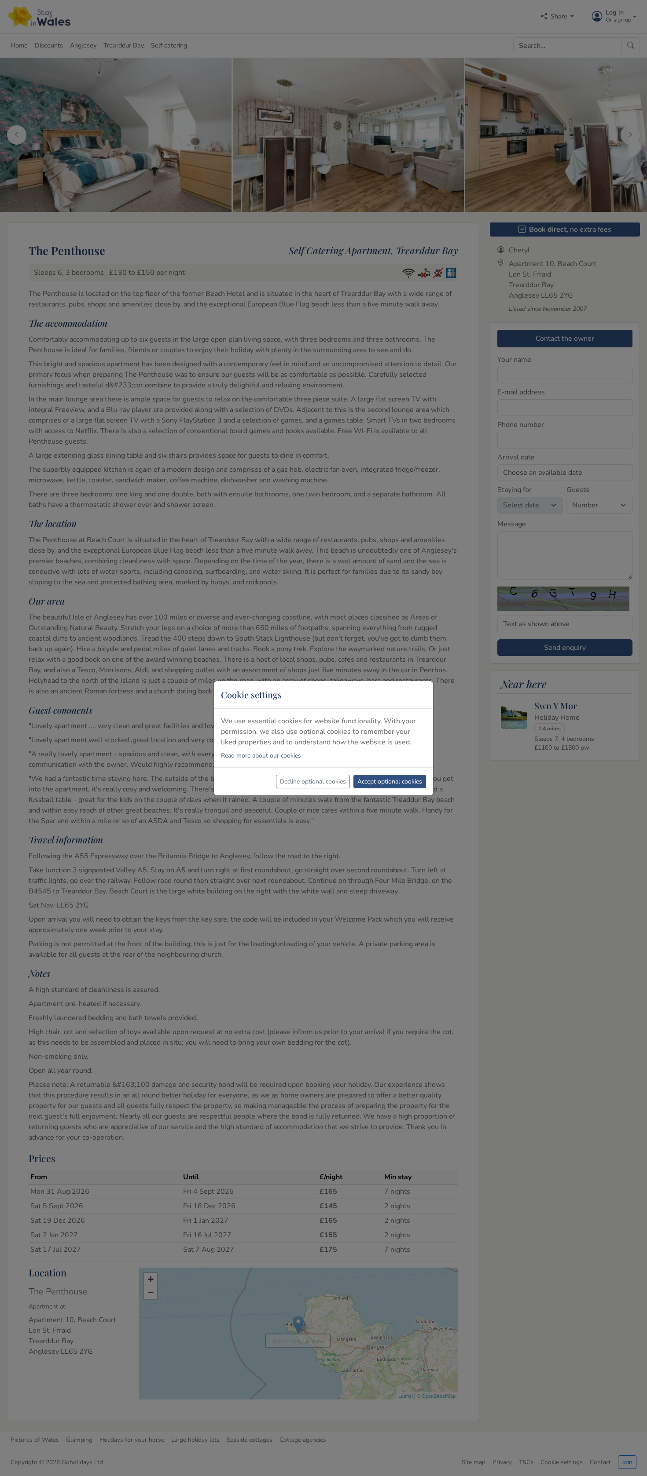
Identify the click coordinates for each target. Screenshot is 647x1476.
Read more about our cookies (261, 755)
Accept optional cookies (389, 781)
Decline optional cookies (313, 781)
